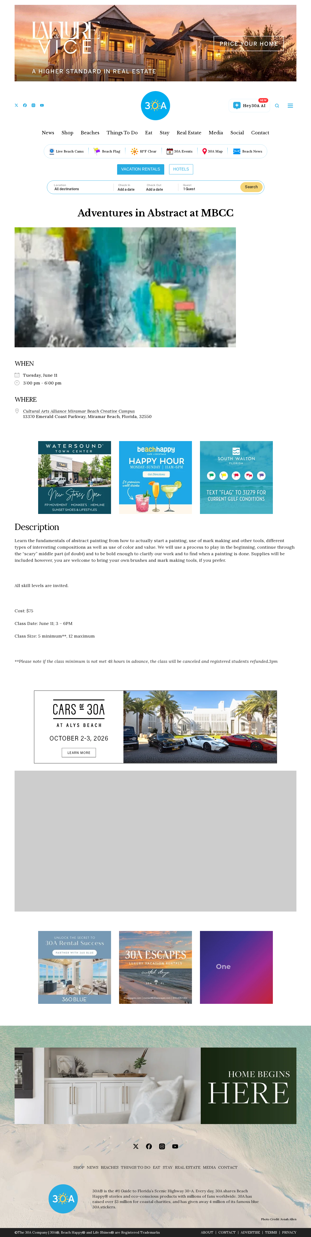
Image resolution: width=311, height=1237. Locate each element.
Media (216, 133)
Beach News (252, 151)
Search (251, 187)
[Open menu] (290, 106)
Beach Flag (111, 151)
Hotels (181, 169)
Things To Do (122, 133)
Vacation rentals (140, 169)
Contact (260, 133)
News (48, 133)
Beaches (90, 133)
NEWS (92, 1167)
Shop (67, 133)
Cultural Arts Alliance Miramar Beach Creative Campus (79, 411)
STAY (168, 1167)
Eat (148, 133)
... (131, 189)
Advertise (250, 1232)
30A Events (183, 151)
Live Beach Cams (70, 151)
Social (237, 133)
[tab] (140, 169)
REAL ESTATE (187, 1167)
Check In (124, 185)
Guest (187, 185)
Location (60, 185)
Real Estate (189, 133)
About (207, 1232)
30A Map (215, 151)
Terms (271, 1232)
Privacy (289, 1232)
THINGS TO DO (135, 1167)
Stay (164, 133)
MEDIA (209, 1167)
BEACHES (110, 1167)
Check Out (154, 185)
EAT (156, 1167)
